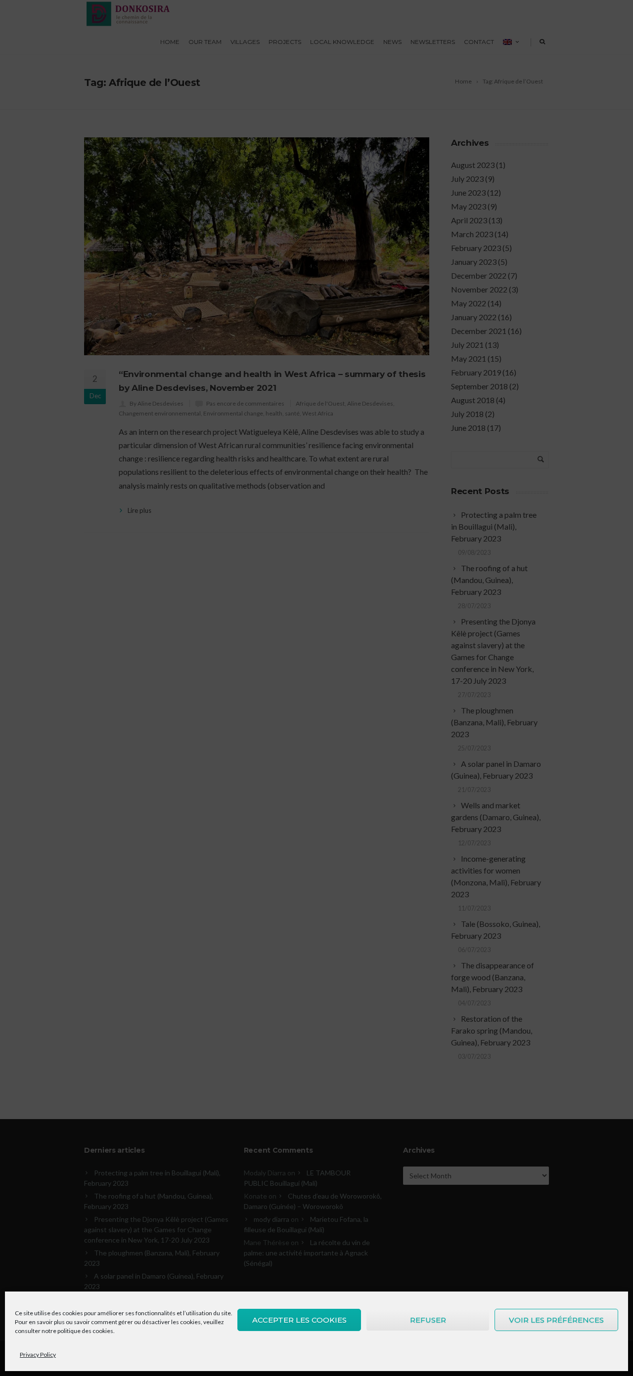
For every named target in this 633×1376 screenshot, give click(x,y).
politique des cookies (85, 1330)
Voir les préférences (556, 1320)
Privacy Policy (38, 1354)
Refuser (428, 1320)
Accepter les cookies (299, 1320)
